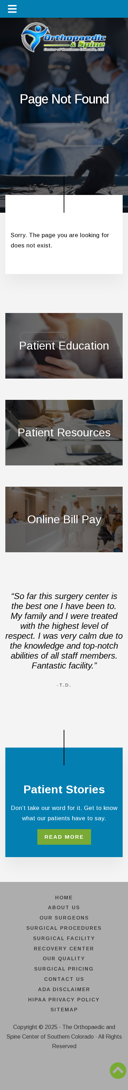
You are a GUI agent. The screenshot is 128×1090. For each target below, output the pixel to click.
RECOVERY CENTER (64, 948)
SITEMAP (64, 1009)
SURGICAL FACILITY (64, 938)
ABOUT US (64, 907)
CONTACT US (64, 979)
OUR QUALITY (64, 958)
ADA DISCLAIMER (64, 989)
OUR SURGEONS (64, 918)
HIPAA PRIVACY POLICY (64, 999)
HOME (64, 897)
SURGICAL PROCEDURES (64, 928)
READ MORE (64, 837)
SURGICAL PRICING (64, 969)
